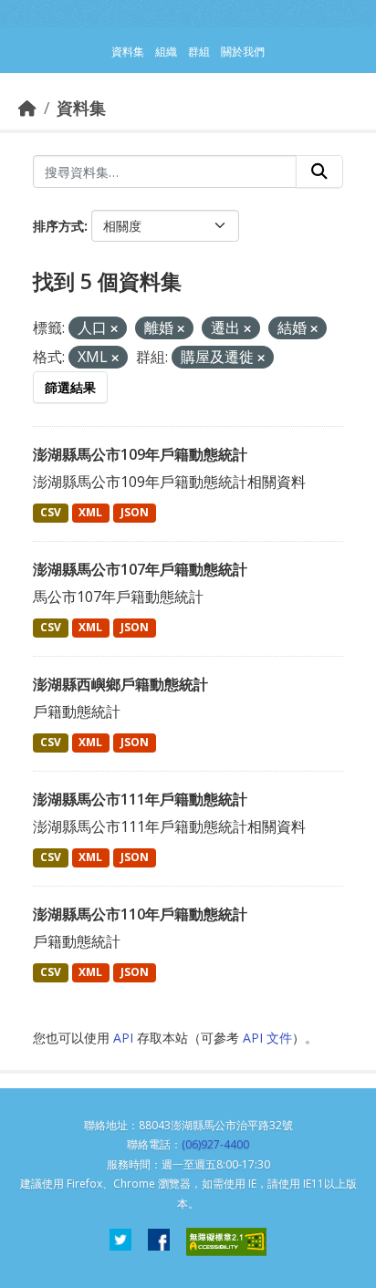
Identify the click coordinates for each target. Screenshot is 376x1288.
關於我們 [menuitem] (243, 51)
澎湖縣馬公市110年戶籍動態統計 (140, 914)
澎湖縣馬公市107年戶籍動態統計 (140, 569)
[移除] (114, 329)
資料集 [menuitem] (127, 51)
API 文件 (267, 1037)
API (123, 1037)
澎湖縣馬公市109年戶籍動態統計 (140, 454)
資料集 (81, 108)
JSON (134, 512)
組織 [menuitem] (166, 51)
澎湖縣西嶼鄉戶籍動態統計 (120, 684)
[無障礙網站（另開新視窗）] (226, 1242)
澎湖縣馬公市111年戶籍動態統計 (140, 799)
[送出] (319, 171)
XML (90, 512)
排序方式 (58, 225)
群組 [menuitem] (199, 51)
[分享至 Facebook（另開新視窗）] (158, 1242)
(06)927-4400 (215, 1144)
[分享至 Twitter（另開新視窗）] (120, 1242)
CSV (50, 512)
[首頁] (27, 108)
